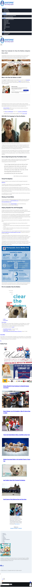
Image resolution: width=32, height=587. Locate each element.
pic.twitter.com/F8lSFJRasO (22, 111)
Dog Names (5, 24)
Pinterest (20, 528)
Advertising (4, 534)
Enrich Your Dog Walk (6, 10)
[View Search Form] (1, 36)
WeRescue (3, 182)
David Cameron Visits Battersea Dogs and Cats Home (14, 499)
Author (4, 319)
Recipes (3, 577)
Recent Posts (5, 320)
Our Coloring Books (6, 34)
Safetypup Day (5, 330)
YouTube (15, 528)
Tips (4, 29)
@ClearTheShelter (14, 203)
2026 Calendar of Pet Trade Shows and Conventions (10, 15)
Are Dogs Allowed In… (6, 20)
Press (3, 540)
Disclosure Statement (6, 539)
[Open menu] (1, 45)
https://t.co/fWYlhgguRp (9, 111)
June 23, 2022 (24, 113)
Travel (4, 30)
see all (13, 327)
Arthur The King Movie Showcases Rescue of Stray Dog (12, 331)
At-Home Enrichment (6, 9)
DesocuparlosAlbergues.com (6, 201)
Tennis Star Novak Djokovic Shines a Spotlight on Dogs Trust (16, 434)
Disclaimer (4, 538)
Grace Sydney (4, 322)
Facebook (12, 528)
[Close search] (1, 583)
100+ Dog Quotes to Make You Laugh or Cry (9, 19)
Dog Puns (5, 25)
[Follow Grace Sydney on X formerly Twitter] (0, 341)
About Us (4, 533)
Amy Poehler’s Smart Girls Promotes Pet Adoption (14, 480)
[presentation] (17, 364)
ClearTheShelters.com (14, 200)
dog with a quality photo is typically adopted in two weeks (11, 232)
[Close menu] (0, 574)
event (20, 81)
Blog (3, 535)
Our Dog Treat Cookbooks (7, 33)
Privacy (3, 541)
